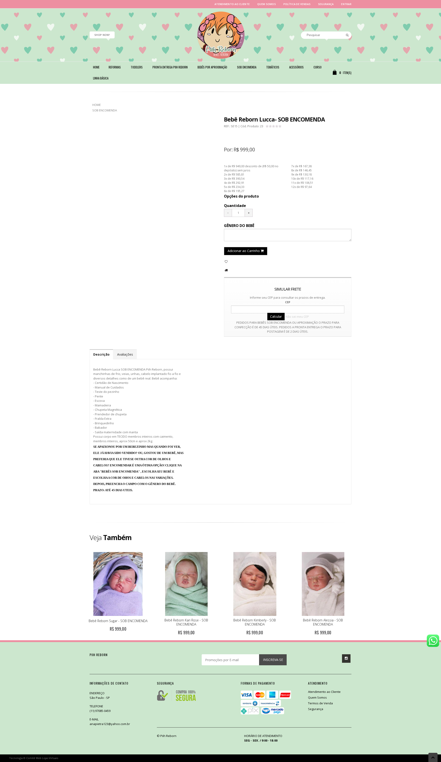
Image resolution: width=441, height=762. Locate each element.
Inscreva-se (273, 659)
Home (96, 105)
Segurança (326, 4)
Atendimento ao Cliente (232, 4)
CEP (287, 302)
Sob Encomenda (104, 110)
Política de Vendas (297, 4)
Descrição (101, 354)
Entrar (346, 4)
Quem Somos (266, 4)
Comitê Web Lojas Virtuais (42, 758)
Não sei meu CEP (297, 316)
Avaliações (125, 354)
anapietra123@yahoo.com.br (110, 724)
